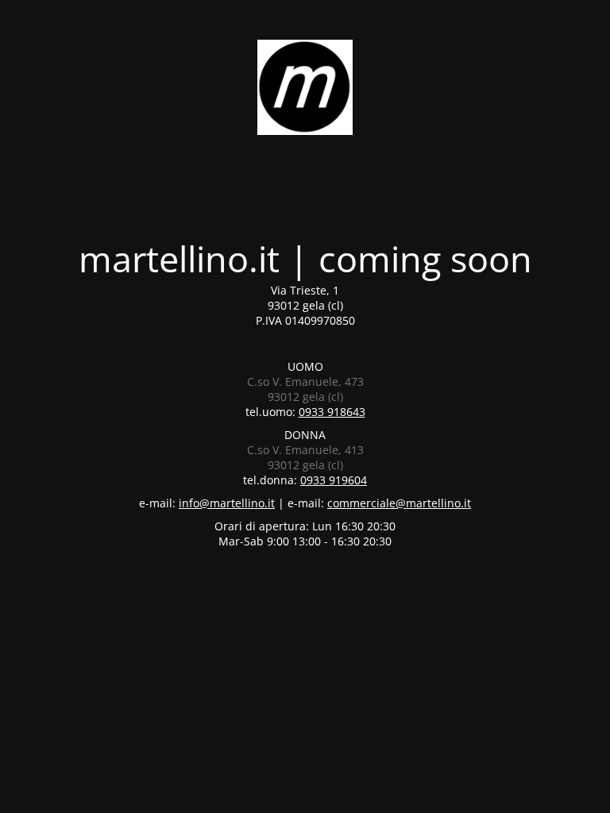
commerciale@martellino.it (399, 503)
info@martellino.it (227, 503)
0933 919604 (333, 479)
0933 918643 (332, 411)
